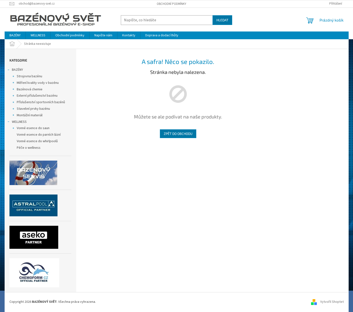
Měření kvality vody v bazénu (38, 82)
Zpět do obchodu (178, 134)
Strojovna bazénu (29, 76)
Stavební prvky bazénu (33, 108)
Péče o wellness (29, 147)
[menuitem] (15, 35)
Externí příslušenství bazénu (37, 95)
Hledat (222, 20)
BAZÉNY (17, 69)
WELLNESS (19, 121)
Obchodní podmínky (171, 4)
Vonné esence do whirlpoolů (37, 141)
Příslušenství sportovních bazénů (41, 102)
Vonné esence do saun (33, 128)
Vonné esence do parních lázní (39, 134)
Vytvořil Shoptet (332, 302)
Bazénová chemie (29, 89)
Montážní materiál (29, 115)
